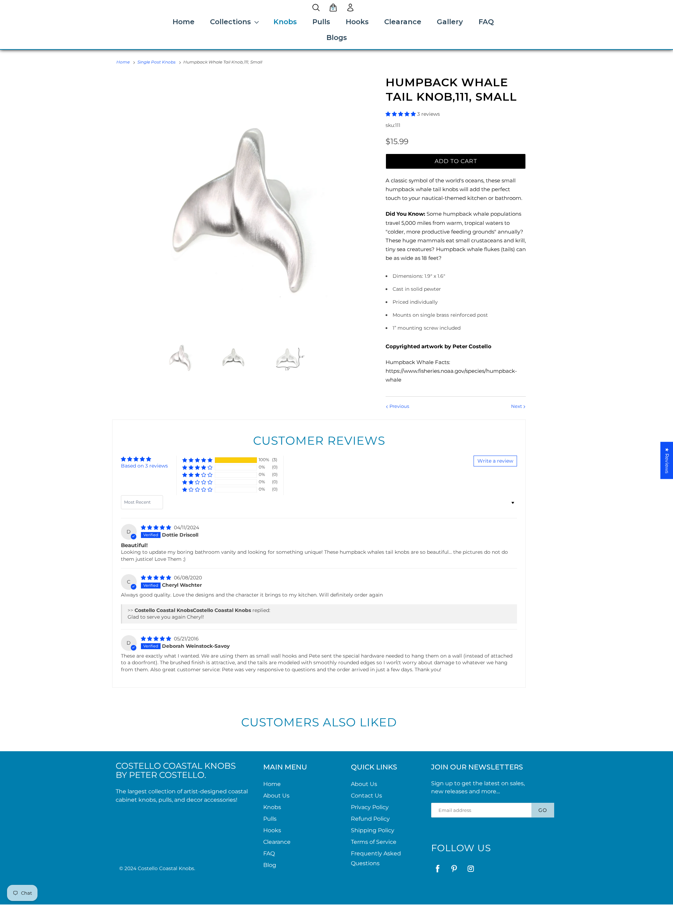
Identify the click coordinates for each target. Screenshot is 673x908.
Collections (230, 22)
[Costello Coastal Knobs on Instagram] (470, 868)
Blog (269, 865)
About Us (276, 795)
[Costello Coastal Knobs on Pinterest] (454, 868)
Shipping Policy (372, 830)
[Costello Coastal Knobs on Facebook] (437, 868)
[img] (156, 527)
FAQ (486, 22)
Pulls (321, 22)
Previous (398, 406)
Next (517, 406)
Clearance (402, 22)
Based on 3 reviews (144, 466)
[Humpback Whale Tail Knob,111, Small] (240, 203)
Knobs (285, 22)
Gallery (450, 22)
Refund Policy (370, 818)
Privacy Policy (370, 807)
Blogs (336, 37)
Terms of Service (373, 842)
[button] (401, 114)
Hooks (357, 22)
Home (183, 22)
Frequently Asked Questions (376, 858)
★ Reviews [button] (667, 460)
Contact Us (366, 795)
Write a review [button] (495, 461)
